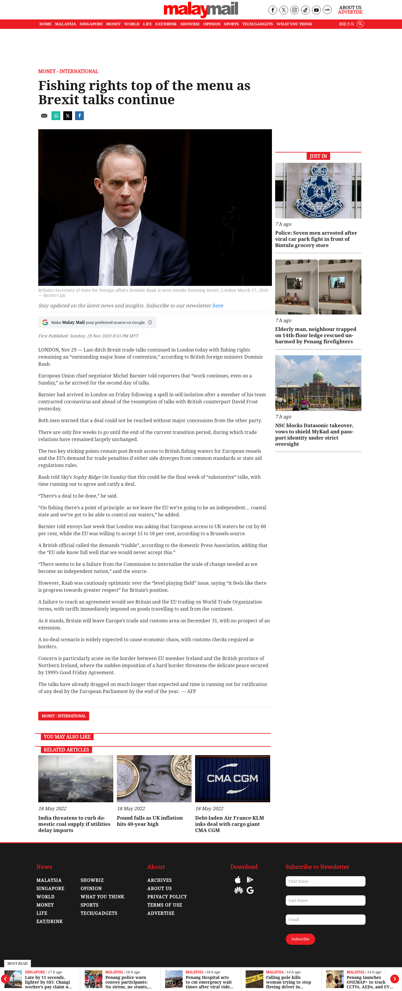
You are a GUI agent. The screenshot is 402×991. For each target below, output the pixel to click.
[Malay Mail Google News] (250, 894)
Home (45, 24)
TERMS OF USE (164, 905)
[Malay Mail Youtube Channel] (316, 10)
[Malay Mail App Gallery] (238, 894)
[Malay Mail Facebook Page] (272, 10)
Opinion (91, 888)
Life (41, 913)
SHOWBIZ (190, 24)
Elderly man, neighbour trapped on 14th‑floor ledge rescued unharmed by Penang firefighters (315, 335)
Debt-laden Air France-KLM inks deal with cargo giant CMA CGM (229, 824)
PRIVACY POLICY (167, 896)
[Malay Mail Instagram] (294, 10)
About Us (350, 7)
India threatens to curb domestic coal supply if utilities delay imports (74, 824)
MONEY (113, 24)
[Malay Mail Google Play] (250, 884)
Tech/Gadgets (99, 913)
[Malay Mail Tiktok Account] (305, 10)
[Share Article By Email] (44, 118)
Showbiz (92, 880)
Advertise (350, 12)
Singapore (35, 972)
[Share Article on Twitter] (67, 118)
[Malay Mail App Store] (237, 884)
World (45, 896)
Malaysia (114, 972)
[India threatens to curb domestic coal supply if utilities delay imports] (75, 778)
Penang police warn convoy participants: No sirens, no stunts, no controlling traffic (127, 982)
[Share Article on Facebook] (79, 118)
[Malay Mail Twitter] (284, 10)
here (217, 306)
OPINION (211, 24)
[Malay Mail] (201, 16)
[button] (150, 322)
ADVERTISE (161, 913)
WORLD (131, 24)
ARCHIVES (159, 880)
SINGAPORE (91, 24)
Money (45, 905)
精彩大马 (346, 24)
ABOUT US (159, 888)
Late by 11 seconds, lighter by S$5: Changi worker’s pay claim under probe (48, 982)
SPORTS (231, 24)
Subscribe (300, 939)
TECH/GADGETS (257, 24)
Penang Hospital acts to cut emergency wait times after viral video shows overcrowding (209, 982)
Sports (90, 905)
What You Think (294, 24)
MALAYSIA (65, 24)
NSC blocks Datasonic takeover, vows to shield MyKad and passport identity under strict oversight (314, 434)
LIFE (147, 24)
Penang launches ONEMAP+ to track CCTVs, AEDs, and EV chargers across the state (368, 982)
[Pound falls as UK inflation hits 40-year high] (154, 778)
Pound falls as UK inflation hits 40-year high (150, 821)
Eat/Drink (49, 921)
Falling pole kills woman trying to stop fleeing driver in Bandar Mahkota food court (288, 982)
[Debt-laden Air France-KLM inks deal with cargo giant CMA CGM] (232, 778)
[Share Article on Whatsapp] (56, 118)
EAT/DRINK (166, 24)
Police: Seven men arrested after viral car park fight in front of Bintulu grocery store (316, 239)
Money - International (68, 71)
